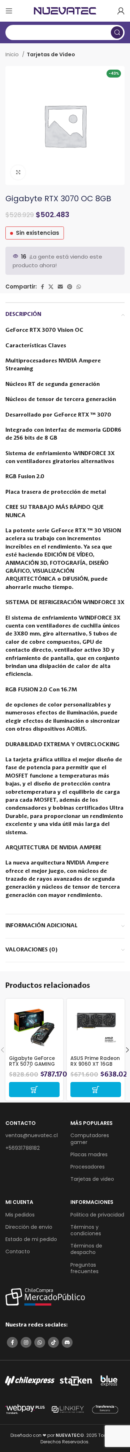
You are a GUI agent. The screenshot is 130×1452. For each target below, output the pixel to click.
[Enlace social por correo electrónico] (60, 286)
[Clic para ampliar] (18, 172)
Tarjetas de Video (51, 54)
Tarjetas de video (92, 1179)
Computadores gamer (89, 1138)
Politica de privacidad (97, 1214)
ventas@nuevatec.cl (31, 1135)
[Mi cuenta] (121, 11)
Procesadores (87, 1166)
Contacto (17, 1251)
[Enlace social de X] (51, 286)
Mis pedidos (20, 1214)
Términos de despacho (86, 1249)
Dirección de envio (28, 1227)
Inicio (12, 54)
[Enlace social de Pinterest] (69, 286)
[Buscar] (117, 32)
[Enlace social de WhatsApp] (78, 286)
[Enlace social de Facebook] (42, 286)
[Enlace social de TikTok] (53, 1342)
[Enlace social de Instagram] (26, 1342)
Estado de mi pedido (31, 1239)
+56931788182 (22, 1148)
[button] (34, 1089)
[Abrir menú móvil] (9, 11)
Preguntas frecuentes (84, 1268)
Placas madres (89, 1154)
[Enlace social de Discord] (67, 1342)
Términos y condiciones (85, 1230)
